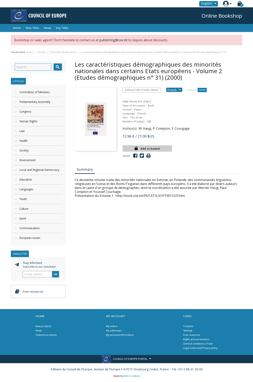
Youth (23, 199)
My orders (111, 326)
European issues (29, 238)
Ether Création (132, 376)
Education (25, 179)
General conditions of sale (198, 343)
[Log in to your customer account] (226, 4)
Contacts (188, 326)
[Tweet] (142, 155)
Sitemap (187, 330)
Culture (23, 209)
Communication (29, 228)
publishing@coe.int (113, 40)
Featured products (46, 335)
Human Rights (28, 121)
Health (23, 141)
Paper (202, 89)
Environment (27, 160)
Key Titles (62, 28)
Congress (25, 111)
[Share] (135, 155)
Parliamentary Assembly (34, 102)
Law (22, 131)
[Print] (148, 156)
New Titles (32, 28)
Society (24, 150)
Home (17, 28)
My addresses (114, 330)
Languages (26, 189)
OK (55, 274)
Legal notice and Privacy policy (200, 348)
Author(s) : (130, 128)
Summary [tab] (85, 169)
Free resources (191, 335)
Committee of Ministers (34, 92)
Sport (22, 218)
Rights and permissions (196, 339)
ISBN (125, 101)
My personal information (120, 335)
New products (43, 326)
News (47, 28)
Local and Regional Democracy (39, 170)
